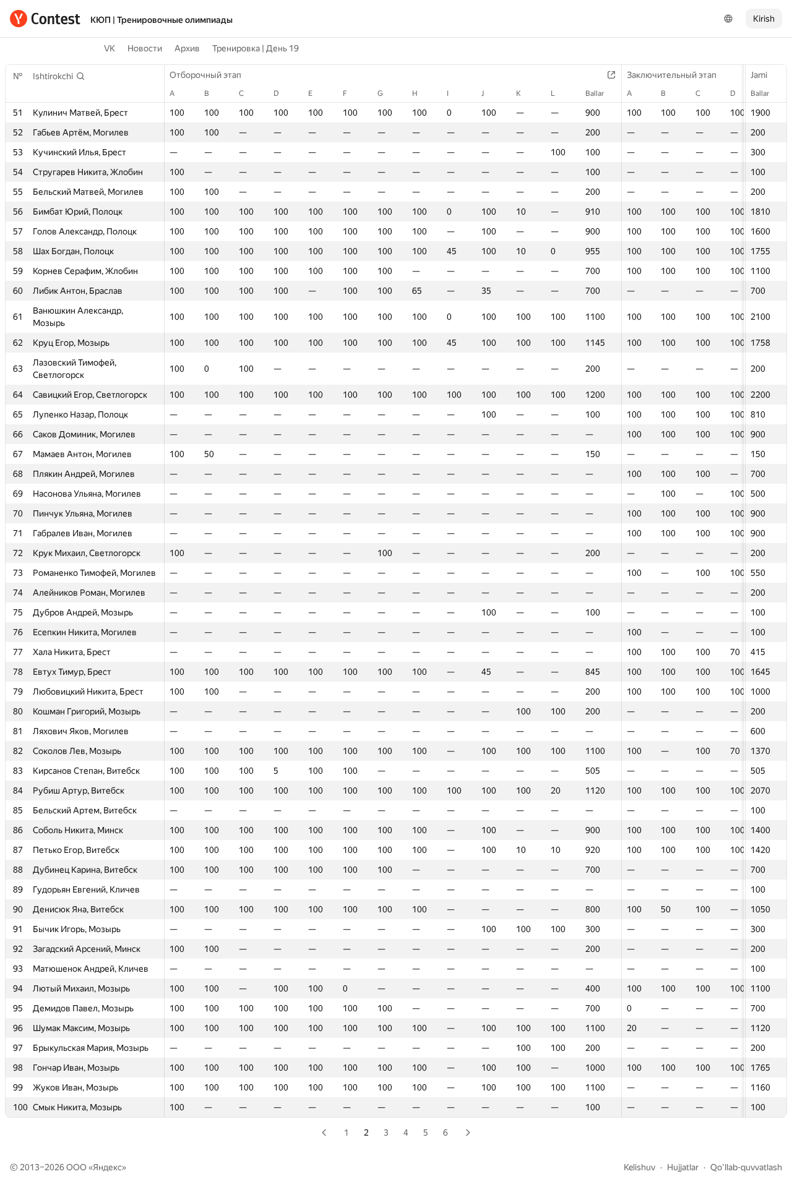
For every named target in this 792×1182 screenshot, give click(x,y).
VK (109, 48)
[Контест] (45, 18)
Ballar (760, 93)
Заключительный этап (672, 75)
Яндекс (107, 1167)
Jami (759, 75)
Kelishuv (639, 1167)
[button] (59, 76)
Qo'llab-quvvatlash (746, 1167)
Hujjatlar (683, 1167)
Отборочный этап (205, 75)
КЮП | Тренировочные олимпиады (161, 20)
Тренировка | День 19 (255, 48)
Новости (144, 48)
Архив (187, 48)
